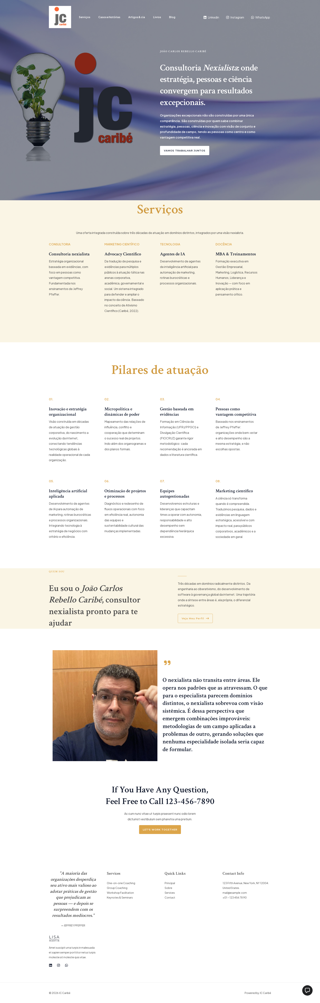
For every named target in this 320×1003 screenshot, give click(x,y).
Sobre (168, 887)
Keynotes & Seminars (120, 897)
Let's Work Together (160, 829)
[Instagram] (58, 965)
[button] (307, 990)
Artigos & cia (136, 17)
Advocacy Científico (122, 254)
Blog (172, 17)
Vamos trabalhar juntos (184, 150)
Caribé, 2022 (128, 311)
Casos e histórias (109, 17)
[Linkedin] (50, 965)
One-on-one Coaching (121, 883)
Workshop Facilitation (120, 892)
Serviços (84, 17)
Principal (170, 883)
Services (170, 892)
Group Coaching (117, 887)
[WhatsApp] (66, 965)
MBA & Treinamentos (236, 254)
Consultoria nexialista (69, 254)
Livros (157, 17)
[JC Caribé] (60, 16)
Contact (170, 897)
